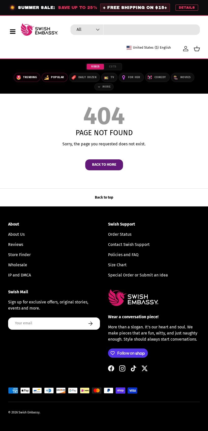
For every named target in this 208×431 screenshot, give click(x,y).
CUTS (113, 66)
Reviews (15, 244)
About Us (16, 234)
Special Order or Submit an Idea (138, 275)
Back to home (104, 164)
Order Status (119, 234)
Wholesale (17, 264)
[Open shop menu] (12, 31)
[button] (196, 48)
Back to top (104, 197)
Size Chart (117, 264)
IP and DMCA (19, 275)
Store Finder (19, 254)
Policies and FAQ (123, 254)
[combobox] (135, 29)
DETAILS (187, 7)
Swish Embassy (29, 412)
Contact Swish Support (129, 244)
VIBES (95, 66)
